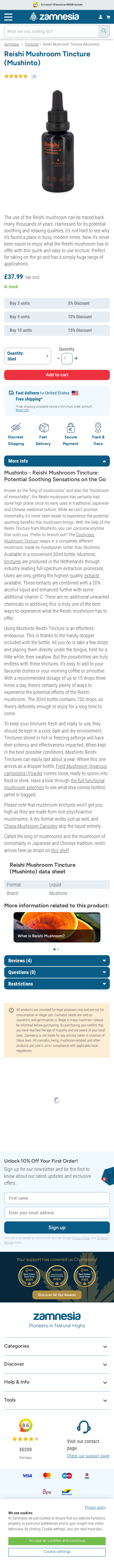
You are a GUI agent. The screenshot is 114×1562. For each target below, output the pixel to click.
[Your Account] (101, 16)
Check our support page (88, 1455)
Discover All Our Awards (57, 1295)
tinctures (12, 561)
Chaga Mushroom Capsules (30, 826)
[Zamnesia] (54, 16)
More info (22, 410)
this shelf (60, 850)
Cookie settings (57, 1551)
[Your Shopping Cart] (108, 17)
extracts (91, 575)
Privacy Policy (81, 1238)
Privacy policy (95, 1507)
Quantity (66, 349)
